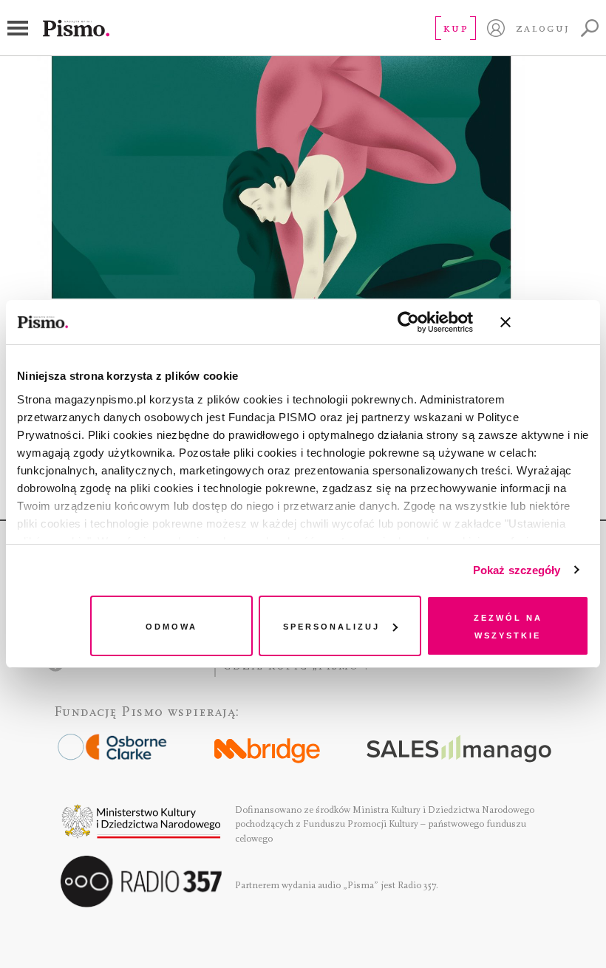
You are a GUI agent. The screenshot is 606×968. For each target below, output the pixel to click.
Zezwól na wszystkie (508, 625)
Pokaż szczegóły (517, 570)
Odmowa (171, 625)
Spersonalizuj (331, 625)
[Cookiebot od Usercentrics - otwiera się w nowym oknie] (408, 322)
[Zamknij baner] (544, 322)
